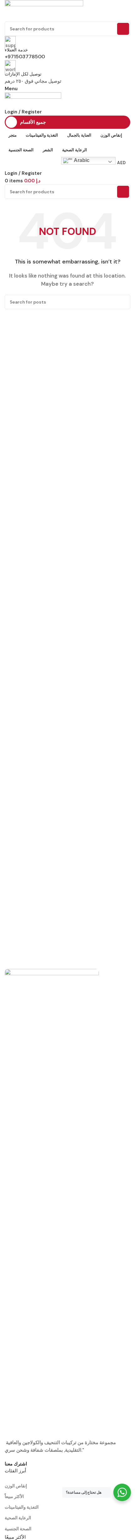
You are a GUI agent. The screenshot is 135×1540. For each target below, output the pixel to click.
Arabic (81, 160)
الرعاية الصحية (18, 1518)
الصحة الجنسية (18, 1529)
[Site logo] (44, 10)
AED (121, 162)
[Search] (123, 29)
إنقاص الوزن (16, 1486)
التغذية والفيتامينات (22, 1507)
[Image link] (52, 1203)
